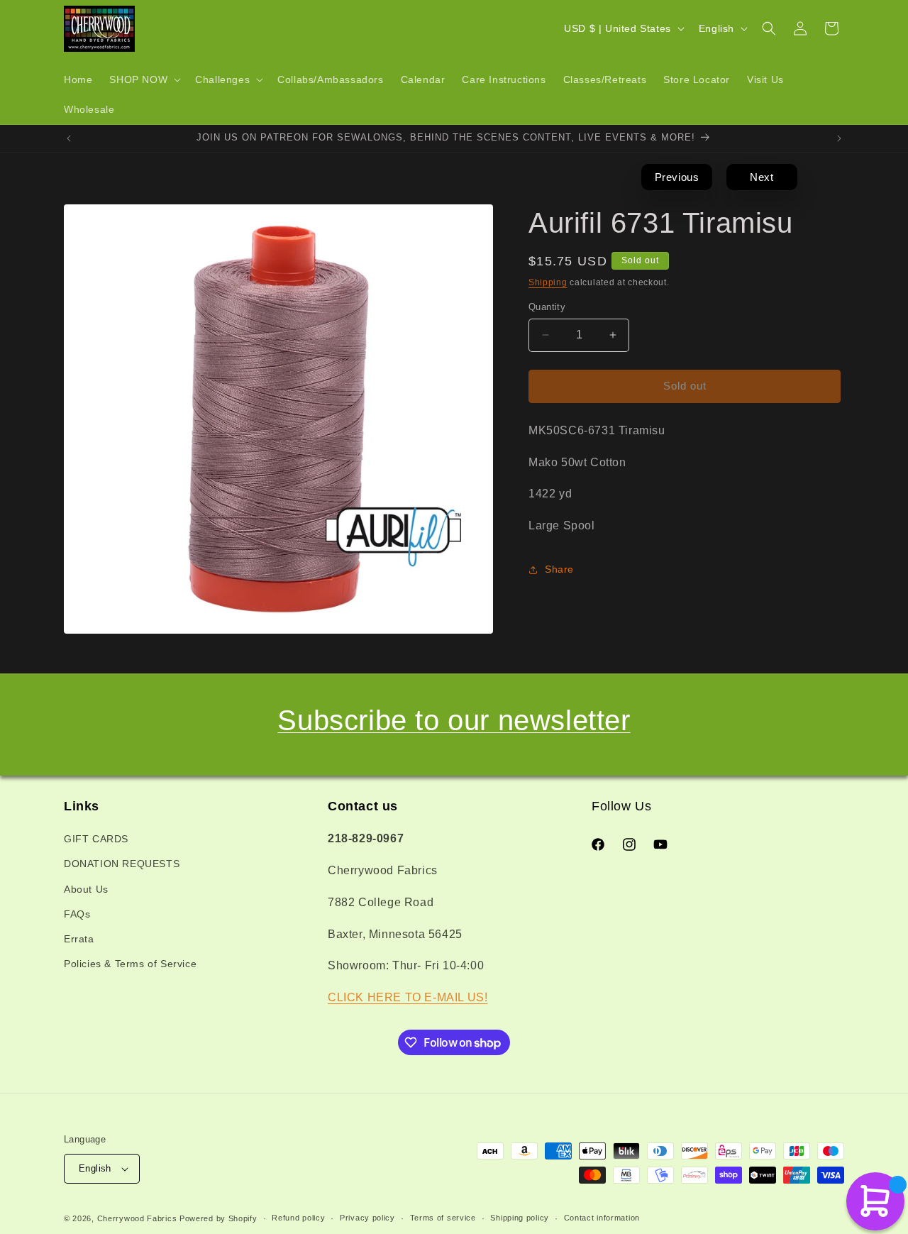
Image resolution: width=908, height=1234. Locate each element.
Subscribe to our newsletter (453, 720)
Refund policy (298, 1217)
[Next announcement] (839, 138)
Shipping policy (519, 1217)
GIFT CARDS (96, 838)
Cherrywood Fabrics (137, 1218)
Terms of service (443, 1217)
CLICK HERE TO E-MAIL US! (407, 997)
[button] (144, 79)
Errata (79, 938)
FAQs (77, 914)
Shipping (548, 282)
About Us (86, 889)
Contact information (602, 1217)
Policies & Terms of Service (130, 963)
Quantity (546, 307)
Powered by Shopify (218, 1218)
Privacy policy (367, 1217)
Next (761, 177)
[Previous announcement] (68, 138)
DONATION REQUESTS (121, 864)
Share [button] (559, 569)
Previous (677, 177)
